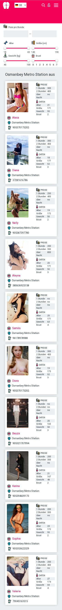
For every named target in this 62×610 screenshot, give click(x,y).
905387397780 (21, 232)
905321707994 (21, 443)
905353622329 (21, 548)
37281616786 (20, 180)
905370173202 (21, 127)
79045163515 (20, 601)
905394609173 (21, 495)
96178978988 (20, 338)
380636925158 (21, 285)
